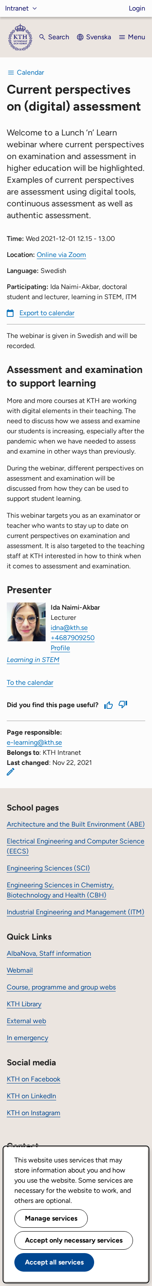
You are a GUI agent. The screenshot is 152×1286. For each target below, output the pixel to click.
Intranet (17, 8)
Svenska (98, 37)
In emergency (27, 1038)
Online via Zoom (61, 255)
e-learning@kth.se (34, 742)
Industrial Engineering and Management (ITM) (75, 912)
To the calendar (30, 682)
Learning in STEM (33, 660)
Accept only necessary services (73, 1240)
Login (137, 8)
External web (26, 1021)
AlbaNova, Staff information (49, 953)
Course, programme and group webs (61, 987)
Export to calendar (46, 313)
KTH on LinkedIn (31, 1096)
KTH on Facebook (33, 1079)
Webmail (20, 970)
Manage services (51, 1218)
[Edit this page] (10, 771)
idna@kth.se (69, 628)
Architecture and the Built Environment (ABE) (76, 824)
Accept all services (54, 1262)
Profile (60, 648)
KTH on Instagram (33, 1113)
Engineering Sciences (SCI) (48, 868)
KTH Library (24, 1004)
